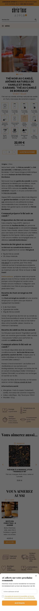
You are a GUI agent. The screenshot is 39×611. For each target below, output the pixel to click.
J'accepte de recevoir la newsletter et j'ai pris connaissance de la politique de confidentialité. (19, 597)
